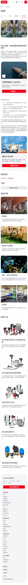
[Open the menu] (25, 2)
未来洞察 (5, 561)
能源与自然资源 (6, 502)
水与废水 (5, 515)
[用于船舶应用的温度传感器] (14, 362)
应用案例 (5, 524)
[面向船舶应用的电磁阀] (14, 452)
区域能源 (5, 500)
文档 (10, 16)
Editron (4, 540)
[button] (19, 2)
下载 (4, 522)
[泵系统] (14, 294)
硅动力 (4, 550)
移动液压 (5, 511)
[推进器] (14, 205)
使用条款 (5, 569)
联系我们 (4, 16)
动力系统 (5, 548)
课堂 (4, 528)
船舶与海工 (8, 6)
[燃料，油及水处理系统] (14, 264)
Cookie (4, 576)
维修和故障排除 (6, 526)
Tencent (5, 483)
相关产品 (23, 16)
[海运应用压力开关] (14, 391)
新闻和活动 (5, 559)
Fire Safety (5, 542)
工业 (4, 507)
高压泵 (4, 544)
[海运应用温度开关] (14, 421)
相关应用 (16, 16)
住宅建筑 (5, 498)
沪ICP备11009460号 (7, 579)
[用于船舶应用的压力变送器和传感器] (14, 329)
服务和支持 (6, 518)
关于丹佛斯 (6, 555)
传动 (4, 538)
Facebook (13, 481)
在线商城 (5, 552)
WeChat (10, 483)
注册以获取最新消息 (14, 487)
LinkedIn (5, 481)
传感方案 (5, 546)
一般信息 (5, 572)
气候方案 (5, 536)
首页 (2, 6)
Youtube (18, 481)
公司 (4, 557)
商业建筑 (5, 496)
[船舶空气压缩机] (14, 235)
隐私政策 (5, 566)
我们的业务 (6, 534)
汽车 (4, 494)
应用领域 (5, 492)
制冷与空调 (5, 513)
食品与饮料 (5, 505)
